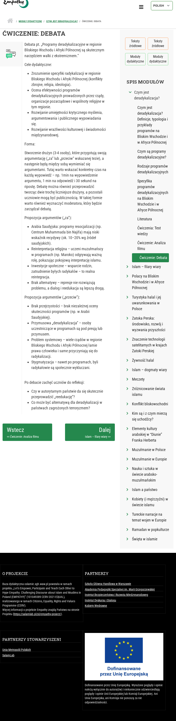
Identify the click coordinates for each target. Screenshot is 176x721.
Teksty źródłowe (135, 43)
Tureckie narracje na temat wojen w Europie (149, 517)
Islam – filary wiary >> (98, 436)
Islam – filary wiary (146, 266)
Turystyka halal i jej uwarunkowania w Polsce (146, 303)
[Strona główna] (88, 1)
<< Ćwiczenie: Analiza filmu (23, 436)
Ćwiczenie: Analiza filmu (151, 246)
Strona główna (10, 19)
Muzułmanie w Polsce (148, 449)
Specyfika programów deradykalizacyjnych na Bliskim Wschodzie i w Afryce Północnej (152, 195)
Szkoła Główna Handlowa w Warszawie (108, 583)
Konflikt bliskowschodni (150, 404)
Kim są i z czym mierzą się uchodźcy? (149, 416)
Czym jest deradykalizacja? (62, 21)
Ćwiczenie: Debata (91, 21)
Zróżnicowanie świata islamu (148, 391)
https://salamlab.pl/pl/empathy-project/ (37, 614)
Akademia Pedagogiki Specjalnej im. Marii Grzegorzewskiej (120, 589)
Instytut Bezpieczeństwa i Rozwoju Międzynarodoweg (116, 594)
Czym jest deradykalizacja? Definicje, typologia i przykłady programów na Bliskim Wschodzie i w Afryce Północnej (152, 125)
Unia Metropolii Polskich (16, 649)
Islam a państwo (144, 489)
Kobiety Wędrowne (96, 605)
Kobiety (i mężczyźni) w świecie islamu (150, 502)
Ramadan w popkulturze (150, 529)
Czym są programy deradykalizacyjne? (151, 154)
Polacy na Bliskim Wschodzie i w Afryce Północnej (148, 282)
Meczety (138, 379)
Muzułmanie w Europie (149, 459)
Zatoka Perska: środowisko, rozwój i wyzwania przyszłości (148, 324)
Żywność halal (143, 360)
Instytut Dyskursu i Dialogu (100, 600)
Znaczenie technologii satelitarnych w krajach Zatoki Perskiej (149, 345)
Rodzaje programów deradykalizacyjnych (152, 169)
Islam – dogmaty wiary (149, 369)
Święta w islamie (144, 539)
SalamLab (8, 655)
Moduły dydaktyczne (30, 21)
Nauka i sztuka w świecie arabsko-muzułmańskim (145, 474)
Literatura (144, 219)
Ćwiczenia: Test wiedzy (149, 231)
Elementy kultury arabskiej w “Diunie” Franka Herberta (147, 434)
